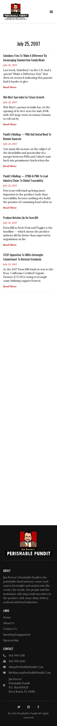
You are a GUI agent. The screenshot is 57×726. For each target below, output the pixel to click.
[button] (51, 11)
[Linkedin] (28, 707)
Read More (9, 87)
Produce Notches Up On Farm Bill (20, 218)
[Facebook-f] (38, 707)
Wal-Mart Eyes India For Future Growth (23, 97)
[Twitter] (19, 707)
